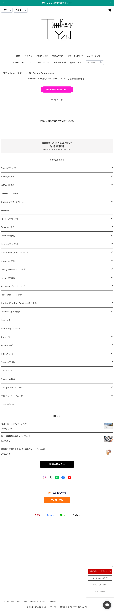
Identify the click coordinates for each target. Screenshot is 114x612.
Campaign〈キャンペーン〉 (12, 202)
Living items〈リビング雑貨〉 (14, 269)
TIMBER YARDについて (21, 62)
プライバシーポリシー (11, 601)
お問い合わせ (43, 62)
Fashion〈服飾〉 (8, 278)
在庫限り (5, 210)
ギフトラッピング (75, 56)
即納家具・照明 (8, 176)
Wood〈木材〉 (7, 345)
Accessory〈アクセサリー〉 (13, 286)
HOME (17, 56)
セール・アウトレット (10, 219)
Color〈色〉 (6, 337)
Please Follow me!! (57, 89)
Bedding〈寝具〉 (8, 261)
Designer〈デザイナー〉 (11, 387)
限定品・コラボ (7, 185)
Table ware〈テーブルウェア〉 (14, 252)
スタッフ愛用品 (7, 404)
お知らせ (28, 56)
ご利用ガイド (42, 56)
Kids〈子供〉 (6, 320)
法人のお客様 (60, 62)
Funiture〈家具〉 (8, 227)
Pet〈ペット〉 (6, 370)
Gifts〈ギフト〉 (7, 354)
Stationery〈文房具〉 (10, 328)
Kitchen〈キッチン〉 (9, 244)
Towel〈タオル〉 (8, 379)
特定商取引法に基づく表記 (34, 601)
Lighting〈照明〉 (8, 235)
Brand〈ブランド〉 (18, 73)
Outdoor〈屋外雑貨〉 (10, 311)
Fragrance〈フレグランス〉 (13, 295)
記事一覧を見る (57, 464)
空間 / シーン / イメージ (12, 396)
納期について (76, 62)
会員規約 (53, 601)
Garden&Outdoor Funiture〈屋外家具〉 (19, 303)
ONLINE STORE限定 (10, 193)
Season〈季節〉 (8, 362)
